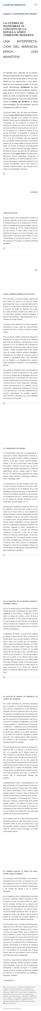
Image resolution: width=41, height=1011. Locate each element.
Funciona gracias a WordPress (12, 1008)
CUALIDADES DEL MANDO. (20, 998)
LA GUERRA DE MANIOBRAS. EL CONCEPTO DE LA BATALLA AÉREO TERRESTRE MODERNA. (18, 29)
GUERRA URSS (14, 992)
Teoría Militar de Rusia (14, 996)
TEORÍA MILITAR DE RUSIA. (28, 1001)
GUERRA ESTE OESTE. (27, 1000)
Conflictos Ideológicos (16, 989)
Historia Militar (22, 992)
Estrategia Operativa (14, 991)
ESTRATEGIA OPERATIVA (13, 1000)
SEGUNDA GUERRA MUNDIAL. (11, 1001)
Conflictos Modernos (14, 4)
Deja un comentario (10, 1003)
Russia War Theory (18, 994)
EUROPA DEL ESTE (26, 991)
